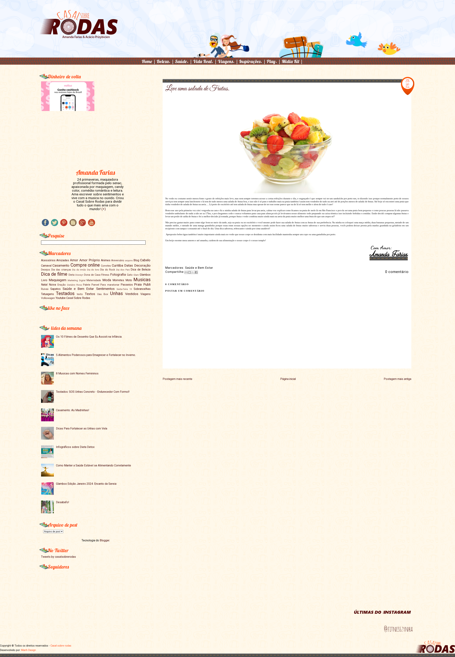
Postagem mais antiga (397, 379)
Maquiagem (57, 280)
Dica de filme (54, 274)
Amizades (62, 260)
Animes (105, 260)
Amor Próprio (89, 260)
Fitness (105, 274)
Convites (106, 265)
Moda (106, 280)
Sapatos (55, 289)
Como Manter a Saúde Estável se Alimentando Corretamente (93, 465)
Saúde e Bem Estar (199, 267)
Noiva (52, 284)
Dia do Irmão (79, 269)
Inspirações (252, 61)
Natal (44, 284)
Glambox (145, 274)
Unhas (116, 293)
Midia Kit (292, 61)
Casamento (60, 265)
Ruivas (45, 289)
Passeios (127, 284)
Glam (136, 275)
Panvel (95, 284)
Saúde (183, 61)
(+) (103, 209)
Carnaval (46, 265)
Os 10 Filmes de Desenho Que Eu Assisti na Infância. (89, 336)
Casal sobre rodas (60, 645)
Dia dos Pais (123, 269)
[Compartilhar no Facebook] (196, 272)
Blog (136, 260)
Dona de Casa (92, 274)
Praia (138, 284)
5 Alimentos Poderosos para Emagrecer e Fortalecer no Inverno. (96, 355)
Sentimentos (105, 289)
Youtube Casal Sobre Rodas (73, 298)
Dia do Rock (107, 269)
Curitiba (117, 265)
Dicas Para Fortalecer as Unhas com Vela (81, 428)
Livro (44, 280)
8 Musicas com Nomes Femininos (77, 373)
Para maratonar (109, 284)
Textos (90, 294)
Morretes (118, 280)
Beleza (165, 61)
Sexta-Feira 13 (124, 289)
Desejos (45, 269)
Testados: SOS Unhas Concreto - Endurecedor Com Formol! (93, 391)
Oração (61, 284)
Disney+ (79, 275)
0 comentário (397, 272)
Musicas (142, 279)
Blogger (104, 540)
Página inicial (288, 379)
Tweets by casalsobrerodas (58, 556)
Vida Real (205, 61)
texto (80, 294)
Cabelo (145, 260)
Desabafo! (62, 502)
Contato (288, 69)
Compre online (85, 265)
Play (274, 61)
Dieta (71, 274)
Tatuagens (47, 294)
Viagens (228, 61)
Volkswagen (48, 298)
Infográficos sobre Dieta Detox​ (75, 447)
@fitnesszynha (398, 628)
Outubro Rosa (74, 284)
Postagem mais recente (177, 379)
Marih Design (28, 650)
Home (149, 61)
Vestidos (131, 294)
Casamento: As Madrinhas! (72, 410)
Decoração (142, 265)
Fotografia (118, 274)
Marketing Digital (76, 280)
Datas (128, 265)
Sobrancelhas (142, 289)
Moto (128, 280)
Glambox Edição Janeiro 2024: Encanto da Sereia (86, 483)
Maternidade (94, 280)
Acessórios (48, 260)
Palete (86, 284)
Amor (74, 260)
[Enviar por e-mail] (186, 272)
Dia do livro (93, 269)
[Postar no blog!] (189, 272)
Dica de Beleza (140, 269)
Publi (147, 284)
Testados (65, 293)
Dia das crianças (61, 269)
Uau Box (102, 294)
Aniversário (117, 260)
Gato (130, 274)
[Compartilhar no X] (193, 272)
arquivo (129, 260)
